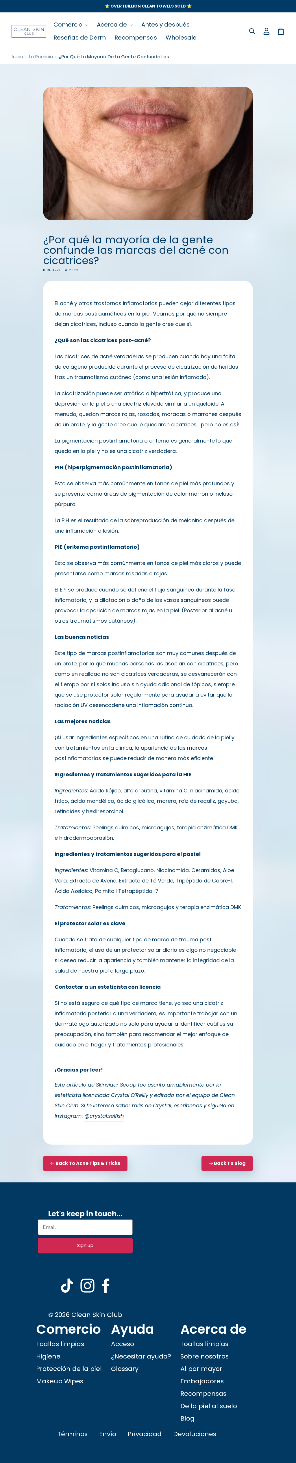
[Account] (266, 31)
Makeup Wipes (59, 1381)
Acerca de (112, 24)
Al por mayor (201, 1368)
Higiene (48, 1356)
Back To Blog (230, 1163)
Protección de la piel (69, 1368)
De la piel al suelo (208, 1406)
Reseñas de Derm (79, 37)
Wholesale (181, 37)
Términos (73, 1434)
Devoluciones (194, 1434)
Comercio (68, 24)
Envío (107, 1434)
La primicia (41, 57)
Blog (187, 1418)
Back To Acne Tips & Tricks (87, 1163)
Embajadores (202, 1381)
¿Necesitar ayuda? (141, 1356)
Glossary (124, 1368)
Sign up (85, 1245)
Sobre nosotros (204, 1356)
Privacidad (145, 1434)
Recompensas (135, 37)
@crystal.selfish (104, 1115)
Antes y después (165, 24)
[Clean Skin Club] (29, 31)
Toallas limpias (60, 1343)
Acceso (122, 1343)
